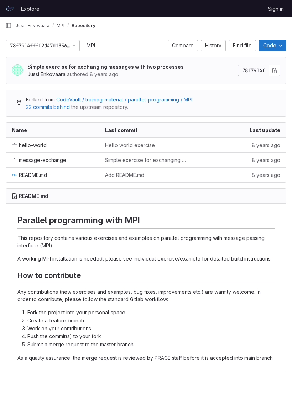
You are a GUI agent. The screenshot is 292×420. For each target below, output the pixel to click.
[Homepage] (9, 8)
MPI (91, 45)
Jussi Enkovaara (32, 25)
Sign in (276, 9)
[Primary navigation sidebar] (8, 25)
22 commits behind (48, 107)
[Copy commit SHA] (274, 70)
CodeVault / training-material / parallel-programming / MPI (124, 99)
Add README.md (124, 175)
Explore (30, 9)
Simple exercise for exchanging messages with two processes (105, 67)
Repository (83, 25)
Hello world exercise (130, 145)
